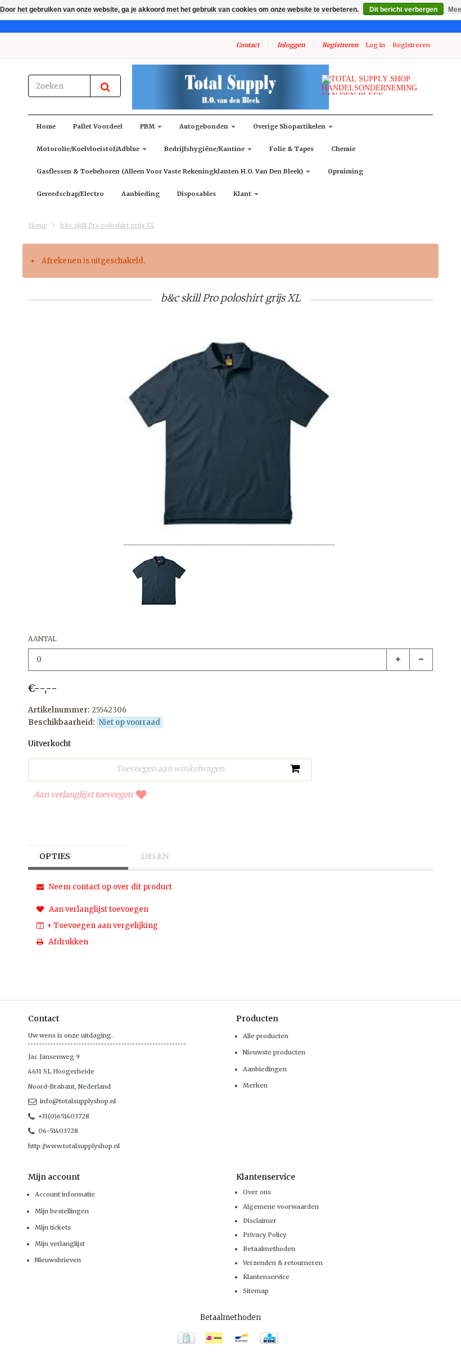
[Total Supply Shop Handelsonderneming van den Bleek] (230, 87)
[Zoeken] (105, 86)
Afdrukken (67, 942)
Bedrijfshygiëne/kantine (205, 149)
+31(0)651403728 (63, 1116)
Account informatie (65, 1194)
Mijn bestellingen (62, 1211)
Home (46, 126)
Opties (54, 856)
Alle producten (265, 1036)
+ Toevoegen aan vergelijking (102, 925)
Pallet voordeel (98, 126)
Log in (375, 45)
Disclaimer (260, 1221)
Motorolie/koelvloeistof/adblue (89, 149)
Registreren (340, 45)
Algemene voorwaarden (281, 1207)
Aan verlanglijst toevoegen (83, 794)
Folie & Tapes (291, 149)
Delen (155, 856)
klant (243, 194)
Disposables (196, 194)
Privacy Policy (264, 1235)
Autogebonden (204, 126)
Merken (255, 1085)
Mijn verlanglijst (60, 1244)
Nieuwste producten (274, 1052)
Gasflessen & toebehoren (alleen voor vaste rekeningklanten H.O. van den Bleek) (171, 171)
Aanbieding (140, 194)
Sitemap (256, 1291)
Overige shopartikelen (290, 126)
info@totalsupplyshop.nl (78, 1101)
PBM (148, 126)
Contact (247, 45)
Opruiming (345, 171)
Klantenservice (266, 1277)
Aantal (42, 638)
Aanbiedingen (265, 1069)
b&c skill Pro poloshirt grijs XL (107, 225)
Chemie (343, 149)
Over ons (257, 1192)
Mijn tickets (53, 1227)
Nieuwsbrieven (58, 1260)
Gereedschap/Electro (70, 194)
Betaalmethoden (269, 1249)
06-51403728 (58, 1131)
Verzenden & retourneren (283, 1263)
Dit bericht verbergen (403, 9)
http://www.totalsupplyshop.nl (74, 1146)
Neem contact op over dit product (109, 887)
